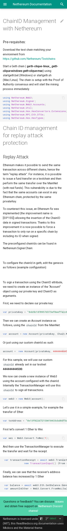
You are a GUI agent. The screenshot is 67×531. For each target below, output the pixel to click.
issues (59, 501)
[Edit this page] (62, 21)
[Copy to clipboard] (63, 98)
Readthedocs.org (27, 523)
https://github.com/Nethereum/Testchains (29, 58)
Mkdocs (8, 528)
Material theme (33, 528)
